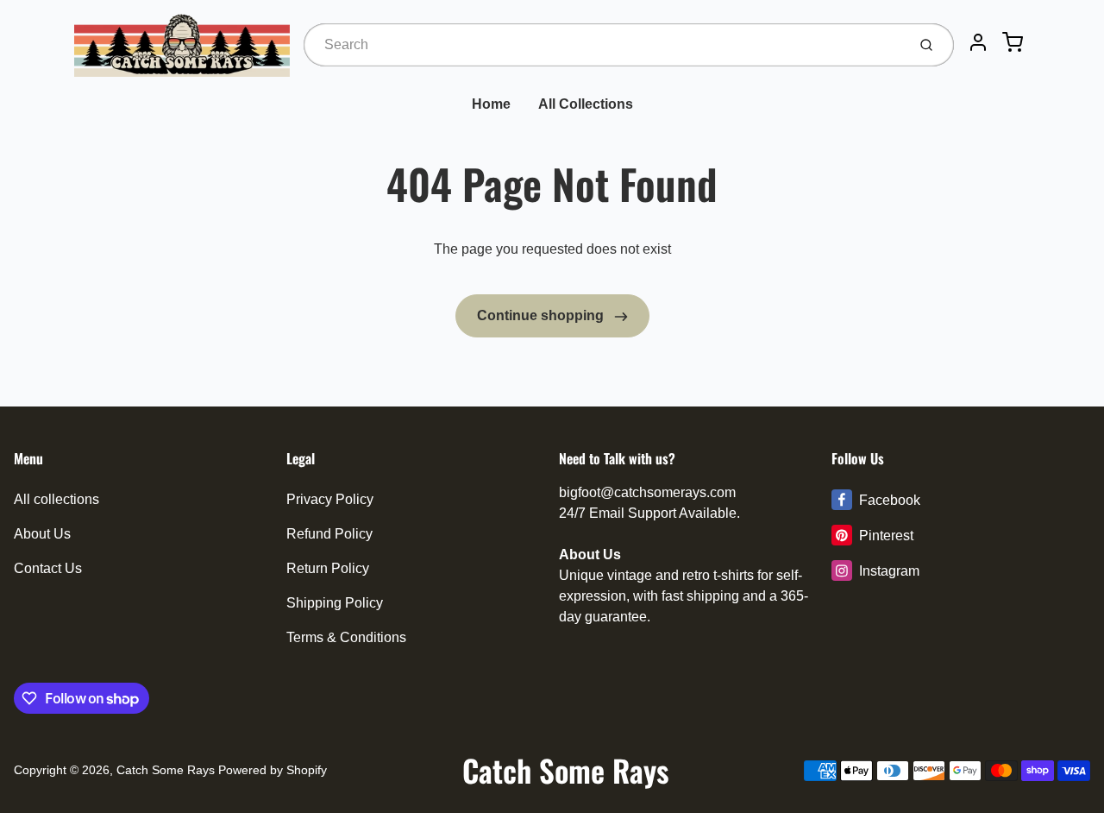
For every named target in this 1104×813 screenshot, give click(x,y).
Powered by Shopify (272, 770)
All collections (56, 499)
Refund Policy (329, 533)
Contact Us (48, 568)
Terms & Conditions (346, 637)
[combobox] (603, 44)
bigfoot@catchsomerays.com (647, 492)
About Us (42, 533)
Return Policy (327, 568)
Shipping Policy (334, 603)
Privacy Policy (329, 499)
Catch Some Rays (165, 770)
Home (491, 104)
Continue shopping (542, 315)
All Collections (585, 104)
